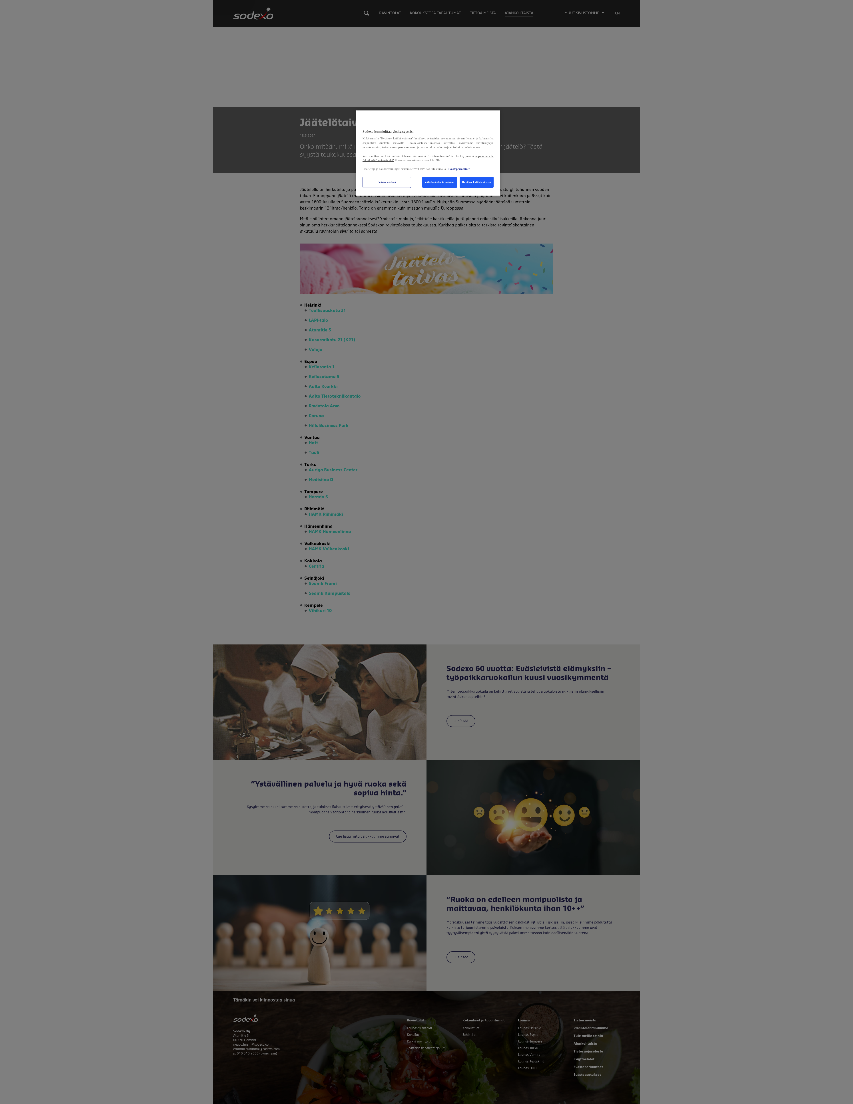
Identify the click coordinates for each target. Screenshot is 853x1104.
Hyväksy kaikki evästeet (476, 182)
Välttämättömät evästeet (439, 182)
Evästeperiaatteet (459, 168)
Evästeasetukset (386, 182)
